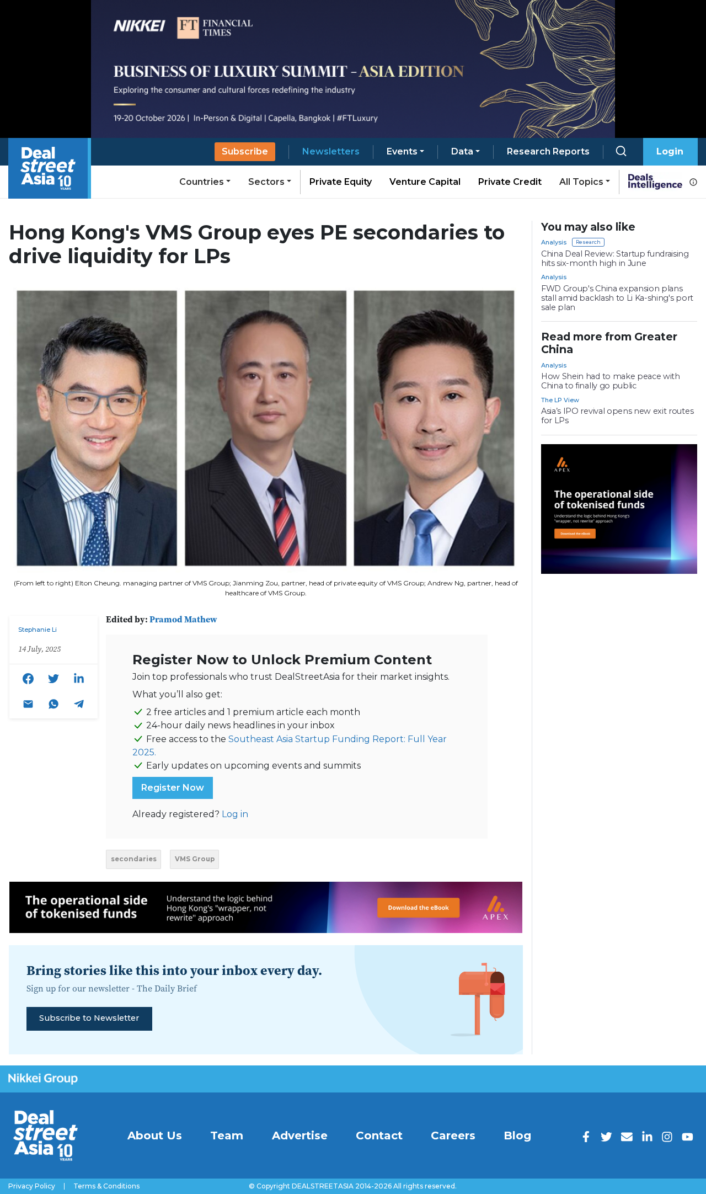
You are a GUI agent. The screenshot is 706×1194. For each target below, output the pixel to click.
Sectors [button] (266, 182)
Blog (517, 1135)
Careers (453, 1135)
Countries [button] (201, 182)
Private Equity (340, 182)
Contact (379, 1135)
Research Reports (548, 151)
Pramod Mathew (183, 619)
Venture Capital (425, 182)
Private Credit (510, 182)
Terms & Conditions (106, 1186)
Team (226, 1135)
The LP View (560, 400)
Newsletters (331, 151)
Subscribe (245, 151)
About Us (154, 1135)
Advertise (300, 1135)
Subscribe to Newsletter (89, 1018)
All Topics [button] (581, 182)
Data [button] (462, 151)
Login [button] (669, 151)
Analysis (553, 242)
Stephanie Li (37, 629)
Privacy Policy (31, 1186)
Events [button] (402, 151)
